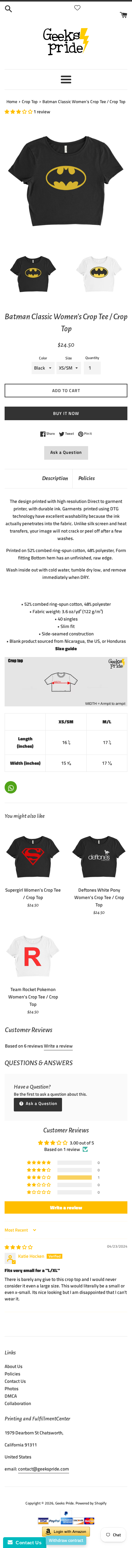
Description (55, 478)
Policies (86, 478)
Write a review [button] (66, 1207)
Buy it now (66, 413)
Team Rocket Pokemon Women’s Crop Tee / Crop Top (33, 997)
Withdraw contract (66, 1540)
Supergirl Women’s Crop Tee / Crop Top (33, 893)
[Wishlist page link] (77, 8)
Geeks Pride (64, 1503)
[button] (19, 111)
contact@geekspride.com (43, 1468)
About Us (13, 1366)
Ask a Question (66, 452)
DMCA (11, 1395)
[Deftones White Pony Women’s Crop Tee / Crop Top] (99, 854)
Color (43, 358)
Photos (11, 1388)
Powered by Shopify (91, 1503)
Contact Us (15, 1381)
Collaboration (18, 1403)
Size (68, 358)
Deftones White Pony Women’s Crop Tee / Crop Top (99, 897)
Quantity (92, 358)
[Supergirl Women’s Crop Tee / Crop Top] (33, 854)
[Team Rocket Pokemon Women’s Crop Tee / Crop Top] (33, 954)
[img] (19, 1247)
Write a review (58, 1045)
